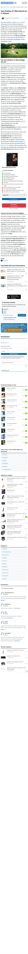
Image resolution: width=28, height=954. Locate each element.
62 (24, 419)
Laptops (5, 578)
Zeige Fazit (5, 195)
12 (26, 528)
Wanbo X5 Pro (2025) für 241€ (13, 656)
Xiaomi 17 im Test (11, 411)
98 (24, 389)
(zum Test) (12, 22)
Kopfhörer (5, 566)
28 (26, 481)
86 (24, 413)
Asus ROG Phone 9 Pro (9, 167)
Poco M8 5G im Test (11, 441)
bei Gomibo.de (14, 205)
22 (24, 436)
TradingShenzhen (7, 469)
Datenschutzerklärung (9, 319)
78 (24, 431)
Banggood (5, 457)
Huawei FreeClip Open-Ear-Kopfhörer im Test (17, 537)
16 (24, 516)
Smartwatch (5, 569)
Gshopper (5, 466)
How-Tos (5, 560)
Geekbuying (5, 463)
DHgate (4, 460)
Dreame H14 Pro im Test (12, 507)
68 (24, 401)
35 (24, 407)
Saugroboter (5, 575)
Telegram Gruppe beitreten (14, 330)
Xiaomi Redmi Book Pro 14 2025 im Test (15, 502)
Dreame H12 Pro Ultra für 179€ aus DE (15, 650)
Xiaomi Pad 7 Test (11, 490)
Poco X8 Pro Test (10, 429)
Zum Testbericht (13, 199)
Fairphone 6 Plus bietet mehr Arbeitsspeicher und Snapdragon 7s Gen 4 (17, 286)
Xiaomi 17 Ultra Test (11, 388)
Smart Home (5, 572)
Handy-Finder (6, 554)
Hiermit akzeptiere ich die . (10, 318)
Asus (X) (5, 260)
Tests (5, 311)
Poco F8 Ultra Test (11, 417)
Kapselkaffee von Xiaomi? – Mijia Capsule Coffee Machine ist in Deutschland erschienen (15, 277)
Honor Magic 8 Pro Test (12, 405)
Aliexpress (5, 454)
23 (24, 442)
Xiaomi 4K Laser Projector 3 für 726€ (15, 661)
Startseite (4, 7)
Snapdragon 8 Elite (19, 39)
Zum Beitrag (17, 608)
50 (24, 425)
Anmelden (22, 315)
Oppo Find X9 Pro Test (12, 400)
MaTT (8, 18)
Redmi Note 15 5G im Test (12, 435)
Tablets (4, 563)
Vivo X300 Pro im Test (12, 394)
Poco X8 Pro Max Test (12, 423)
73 (24, 395)
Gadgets (5, 557)
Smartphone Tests (7, 552)
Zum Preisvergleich (14, 208)
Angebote (6, 309)
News (8, 7)
